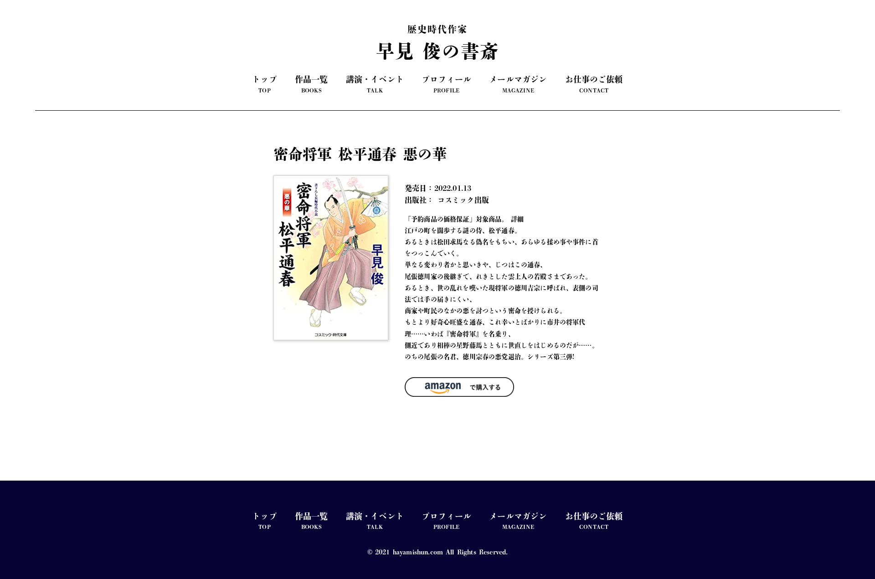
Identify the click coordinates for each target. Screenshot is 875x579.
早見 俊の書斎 (437, 42)
